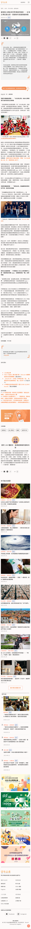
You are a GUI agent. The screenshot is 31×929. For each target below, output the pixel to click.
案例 (9, 17)
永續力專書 (18, 889)
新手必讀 (17, 883)
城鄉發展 (3, 625)
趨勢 (13, 551)
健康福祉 (3, 575)
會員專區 (23, 2)
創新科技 (24, 430)
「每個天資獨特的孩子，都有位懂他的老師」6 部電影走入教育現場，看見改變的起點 (16, 715)
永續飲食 (3, 500)
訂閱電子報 (18, 901)
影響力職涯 (11, 650)
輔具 (18, 430)
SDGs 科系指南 (5, 903)
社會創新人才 (4, 901)
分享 (2, 38)
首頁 (2, 8)
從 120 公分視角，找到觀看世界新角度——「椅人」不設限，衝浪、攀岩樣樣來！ (15, 654)
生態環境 (3, 551)
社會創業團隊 (4, 898)
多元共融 (10, 8)
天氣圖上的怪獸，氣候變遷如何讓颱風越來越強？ (15, 553)
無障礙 (4, 430)
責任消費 (6, 750)
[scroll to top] (28, 925)
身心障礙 (11, 430)
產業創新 (16, 8)
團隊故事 (3, 883)
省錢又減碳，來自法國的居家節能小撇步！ (16, 752)
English (3, 889)
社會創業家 (4, 650)
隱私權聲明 (15, 920)
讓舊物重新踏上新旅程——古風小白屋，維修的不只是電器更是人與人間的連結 (16, 741)
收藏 (15, 38)
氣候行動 (9, 500)
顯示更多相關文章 (15, 688)
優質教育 (5, 712)
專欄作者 (3, 886)
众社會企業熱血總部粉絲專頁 (8, 138)
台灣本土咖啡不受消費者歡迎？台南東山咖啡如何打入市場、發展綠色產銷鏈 (15, 503)
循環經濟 (12, 737)
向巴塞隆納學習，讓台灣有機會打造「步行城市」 (15, 603)
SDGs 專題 (18, 886)
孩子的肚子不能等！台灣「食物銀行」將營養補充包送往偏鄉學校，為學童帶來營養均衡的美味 (16, 765)
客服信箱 (17, 898)
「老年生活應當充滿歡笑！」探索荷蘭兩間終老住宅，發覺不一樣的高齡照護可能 (16, 728)
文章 (6, 8)
